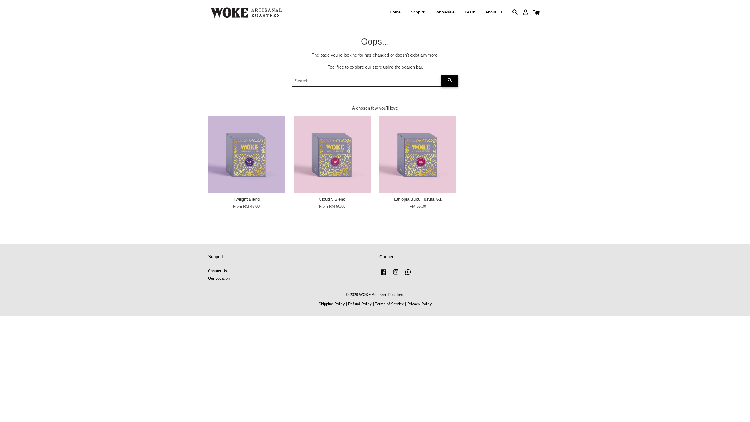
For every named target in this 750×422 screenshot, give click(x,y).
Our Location (219, 278)
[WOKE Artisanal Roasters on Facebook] (383, 275)
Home (395, 12)
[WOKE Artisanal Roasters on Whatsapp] (408, 275)
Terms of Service (389, 304)
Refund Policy (360, 304)
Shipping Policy (331, 304)
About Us (493, 12)
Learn (470, 12)
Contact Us (217, 271)
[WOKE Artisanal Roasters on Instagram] (396, 275)
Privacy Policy (419, 304)
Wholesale (445, 12)
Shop (416, 12)
